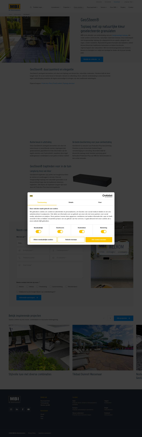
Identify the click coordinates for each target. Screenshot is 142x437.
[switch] (60, 232)
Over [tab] (100, 202)
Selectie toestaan (71, 239)
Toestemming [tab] (42, 202)
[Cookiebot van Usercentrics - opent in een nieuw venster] (103, 196)
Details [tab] (71, 202)
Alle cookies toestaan (99, 239)
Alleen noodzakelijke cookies (43, 239)
